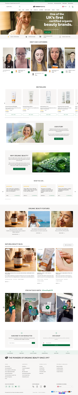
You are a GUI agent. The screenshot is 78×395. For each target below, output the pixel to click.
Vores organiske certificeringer (10, 369)
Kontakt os (24, 366)
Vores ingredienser (8, 368)
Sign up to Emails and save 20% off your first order (39, 0)
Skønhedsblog (70, 3)
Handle (23, 369)
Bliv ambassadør (25, 371)
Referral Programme (8, 376)
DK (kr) (65, 6)
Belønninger (65, 3)
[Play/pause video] (45, 49)
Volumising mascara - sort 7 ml (39, 73)
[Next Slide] (75, 191)
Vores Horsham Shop (25, 375)
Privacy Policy (35, 392)
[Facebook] (6, 386)
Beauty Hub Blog (59, 366)
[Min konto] (69, 6)
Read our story (59, 138)
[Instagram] (9, 386)
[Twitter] (12, 386)
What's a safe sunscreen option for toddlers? (64, 273)
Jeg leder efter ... (9, 6)
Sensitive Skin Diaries (8, 373)
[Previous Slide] (3, 191)
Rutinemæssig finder (57, 3)
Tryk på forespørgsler (26, 368)
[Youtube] (16, 386)
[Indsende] (33, 343)
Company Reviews (60, 371)
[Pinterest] (19, 386)
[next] (74, 307)
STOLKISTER (41, 368)
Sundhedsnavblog (60, 368)
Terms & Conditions (41, 392)
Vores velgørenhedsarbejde (10, 371)
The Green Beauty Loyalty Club (10, 375)
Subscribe (56, 345)
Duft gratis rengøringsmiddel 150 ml (73, 70)
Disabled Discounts (25, 376)
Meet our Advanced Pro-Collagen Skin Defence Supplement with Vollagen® (19, 273)
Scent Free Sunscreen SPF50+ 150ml (55, 70)
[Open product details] (45, 75)
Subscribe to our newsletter (21, 336)
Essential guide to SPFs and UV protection (44, 273)
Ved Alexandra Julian (8, 279)
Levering (40, 366)
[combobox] (44, 343)
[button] (13, 307)
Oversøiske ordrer (42, 371)
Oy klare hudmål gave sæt (6, 70)
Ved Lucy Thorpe (40, 279)
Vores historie (50, 3)
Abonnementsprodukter (26, 373)
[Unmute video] (45, 46)
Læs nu (6, 281)
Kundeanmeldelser (60, 369)
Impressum (41, 373)
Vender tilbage (42, 369)
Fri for (6, 378)
